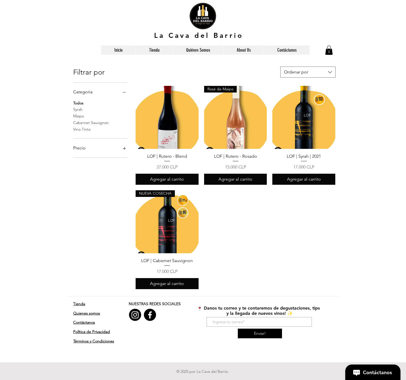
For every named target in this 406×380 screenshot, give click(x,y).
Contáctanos (84, 322)
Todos (78, 103)
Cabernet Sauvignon (91, 122)
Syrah (78, 109)
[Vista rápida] (167, 117)
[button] (329, 50)
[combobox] (308, 72)
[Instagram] (135, 315)
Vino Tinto (82, 129)
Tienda (79, 303)
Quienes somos (86, 313)
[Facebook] (150, 315)
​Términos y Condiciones (93, 341)
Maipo (78, 116)
